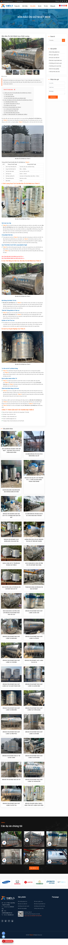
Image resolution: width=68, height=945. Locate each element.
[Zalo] (3, 934)
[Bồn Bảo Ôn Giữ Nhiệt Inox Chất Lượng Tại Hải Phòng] (34, 745)
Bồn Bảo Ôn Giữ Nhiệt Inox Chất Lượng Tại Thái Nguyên (34, 780)
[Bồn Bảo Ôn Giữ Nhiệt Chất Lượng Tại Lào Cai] (34, 650)
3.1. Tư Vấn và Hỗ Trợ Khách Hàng (11, 109)
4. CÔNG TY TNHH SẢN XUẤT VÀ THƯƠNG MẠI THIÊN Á (15, 114)
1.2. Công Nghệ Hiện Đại (9, 96)
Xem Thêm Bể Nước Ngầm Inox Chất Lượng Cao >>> (13, 258)
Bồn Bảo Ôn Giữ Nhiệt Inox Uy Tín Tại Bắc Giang (11, 756)
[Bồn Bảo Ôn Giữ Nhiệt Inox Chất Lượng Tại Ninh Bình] (11, 698)
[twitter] (62, 1)
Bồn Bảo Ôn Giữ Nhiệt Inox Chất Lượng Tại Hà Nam (34, 732)
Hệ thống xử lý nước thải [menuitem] (39, 906)
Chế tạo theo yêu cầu (54, 71)
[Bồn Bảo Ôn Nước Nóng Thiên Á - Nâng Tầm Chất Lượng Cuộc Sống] (34, 793)
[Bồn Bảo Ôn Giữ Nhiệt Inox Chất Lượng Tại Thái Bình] (11, 650)
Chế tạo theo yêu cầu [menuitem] (38, 908)
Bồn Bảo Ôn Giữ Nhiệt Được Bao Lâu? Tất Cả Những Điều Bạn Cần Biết (11, 515)
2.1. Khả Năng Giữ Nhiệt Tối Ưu (10, 101)
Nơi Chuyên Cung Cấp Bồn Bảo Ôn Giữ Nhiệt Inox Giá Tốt (11, 588)
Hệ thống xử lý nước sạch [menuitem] (23, 906)
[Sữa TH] (39, 882)
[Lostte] (6, 882)
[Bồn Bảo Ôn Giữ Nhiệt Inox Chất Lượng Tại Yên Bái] (34, 626)
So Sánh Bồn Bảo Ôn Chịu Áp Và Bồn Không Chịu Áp (34, 454)
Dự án (39, 6)
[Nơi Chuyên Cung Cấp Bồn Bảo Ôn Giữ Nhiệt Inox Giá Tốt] (11, 577)
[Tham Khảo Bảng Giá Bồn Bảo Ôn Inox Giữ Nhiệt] (34, 577)
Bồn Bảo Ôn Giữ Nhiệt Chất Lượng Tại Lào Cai (34, 661)
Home (33, 20)
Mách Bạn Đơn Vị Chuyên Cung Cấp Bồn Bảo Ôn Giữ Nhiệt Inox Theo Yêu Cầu (11, 612)
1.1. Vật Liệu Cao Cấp (8, 94)
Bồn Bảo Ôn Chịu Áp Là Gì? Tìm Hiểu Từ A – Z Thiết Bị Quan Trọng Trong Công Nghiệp (34, 479)
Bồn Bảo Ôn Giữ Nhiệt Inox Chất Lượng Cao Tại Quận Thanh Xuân (11, 685)
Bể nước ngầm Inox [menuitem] (38, 901)
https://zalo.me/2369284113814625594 (32, 915)
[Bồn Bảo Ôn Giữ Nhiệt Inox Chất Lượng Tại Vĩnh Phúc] (11, 721)
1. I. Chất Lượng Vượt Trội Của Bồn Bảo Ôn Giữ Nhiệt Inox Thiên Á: (17, 92)
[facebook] (60, 1)
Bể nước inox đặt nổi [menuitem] (22, 903)
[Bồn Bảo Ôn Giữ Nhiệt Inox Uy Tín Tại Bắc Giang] (11, 745)
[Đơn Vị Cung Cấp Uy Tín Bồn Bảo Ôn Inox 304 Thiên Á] (11, 553)
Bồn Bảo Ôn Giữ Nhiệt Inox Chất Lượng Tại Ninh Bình (11, 709)
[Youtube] (66, 1)
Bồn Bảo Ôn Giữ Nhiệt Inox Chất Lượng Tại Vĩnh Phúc (11, 732)
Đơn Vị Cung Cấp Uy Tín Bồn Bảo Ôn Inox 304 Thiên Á (11, 564)
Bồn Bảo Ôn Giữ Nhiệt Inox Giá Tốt (11, 779)
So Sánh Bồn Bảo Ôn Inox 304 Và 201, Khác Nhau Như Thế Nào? (34, 514)
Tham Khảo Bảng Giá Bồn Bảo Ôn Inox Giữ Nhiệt (34, 588)
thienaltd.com (11, 914)
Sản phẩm (32, 6)
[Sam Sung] (50, 882)
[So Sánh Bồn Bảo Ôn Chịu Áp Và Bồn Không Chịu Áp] (34, 441)
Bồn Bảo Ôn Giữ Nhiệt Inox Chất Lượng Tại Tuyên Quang (34, 709)
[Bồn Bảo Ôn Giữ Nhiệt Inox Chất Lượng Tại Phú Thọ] (11, 793)
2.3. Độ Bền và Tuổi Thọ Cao (10, 105)
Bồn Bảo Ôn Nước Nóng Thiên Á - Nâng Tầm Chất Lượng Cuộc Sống (34, 804)
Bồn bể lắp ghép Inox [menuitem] (22, 901)
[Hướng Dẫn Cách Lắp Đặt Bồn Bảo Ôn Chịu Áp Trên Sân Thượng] (34, 529)
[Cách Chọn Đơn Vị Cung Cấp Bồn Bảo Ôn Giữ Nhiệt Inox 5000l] (34, 553)
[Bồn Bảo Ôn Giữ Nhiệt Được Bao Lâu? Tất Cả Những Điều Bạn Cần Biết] (11, 503)
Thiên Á (31, 935)
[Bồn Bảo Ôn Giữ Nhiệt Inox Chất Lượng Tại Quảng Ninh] (34, 674)
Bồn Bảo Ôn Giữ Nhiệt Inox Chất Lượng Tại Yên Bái (34, 637)
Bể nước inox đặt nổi (54, 57)
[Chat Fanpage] (3, 937)
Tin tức (46, 6)
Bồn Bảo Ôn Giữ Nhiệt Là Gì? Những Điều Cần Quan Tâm (11, 540)
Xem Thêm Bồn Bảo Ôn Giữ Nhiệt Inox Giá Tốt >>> (13, 256)
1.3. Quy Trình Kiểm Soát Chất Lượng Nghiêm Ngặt (15, 98)
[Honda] (62, 882)
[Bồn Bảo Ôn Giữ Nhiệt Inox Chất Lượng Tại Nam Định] (11, 626)
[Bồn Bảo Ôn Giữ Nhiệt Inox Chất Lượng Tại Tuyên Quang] (34, 698)
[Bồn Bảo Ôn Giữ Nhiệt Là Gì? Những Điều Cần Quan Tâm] (11, 529)
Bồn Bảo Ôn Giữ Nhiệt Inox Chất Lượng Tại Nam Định (11, 637)
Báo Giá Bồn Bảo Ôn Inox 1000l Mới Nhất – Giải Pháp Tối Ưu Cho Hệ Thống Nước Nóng (11, 450)
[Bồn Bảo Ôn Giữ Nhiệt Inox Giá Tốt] (11, 769)
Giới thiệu (25, 6)
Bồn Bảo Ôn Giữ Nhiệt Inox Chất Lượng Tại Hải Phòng (34, 756)
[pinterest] (64, 1)
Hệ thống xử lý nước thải (55, 66)
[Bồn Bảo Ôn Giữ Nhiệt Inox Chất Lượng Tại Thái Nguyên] (34, 769)
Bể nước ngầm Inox (54, 54)
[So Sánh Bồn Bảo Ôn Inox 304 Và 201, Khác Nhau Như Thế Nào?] (34, 503)
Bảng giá (52, 6)
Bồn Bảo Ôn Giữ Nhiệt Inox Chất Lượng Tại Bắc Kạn (34, 611)
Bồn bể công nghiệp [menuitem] (22, 908)
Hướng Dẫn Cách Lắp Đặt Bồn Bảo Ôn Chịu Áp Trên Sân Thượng (34, 540)
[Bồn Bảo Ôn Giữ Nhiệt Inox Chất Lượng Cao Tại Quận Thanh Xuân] (11, 674)
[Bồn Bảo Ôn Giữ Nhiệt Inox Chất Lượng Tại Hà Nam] (34, 721)
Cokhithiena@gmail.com (7, 1)
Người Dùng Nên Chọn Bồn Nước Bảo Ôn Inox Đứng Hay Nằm (11, 490)
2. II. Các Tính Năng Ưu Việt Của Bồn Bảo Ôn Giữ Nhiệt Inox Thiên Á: (18, 100)
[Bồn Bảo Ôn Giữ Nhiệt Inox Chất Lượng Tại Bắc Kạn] (34, 600)
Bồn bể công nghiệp (54, 68)
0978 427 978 (20, 1)
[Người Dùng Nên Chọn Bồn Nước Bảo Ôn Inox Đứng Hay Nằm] (11, 473)
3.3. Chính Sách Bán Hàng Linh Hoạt (11, 112)
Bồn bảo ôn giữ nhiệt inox (55, 60)
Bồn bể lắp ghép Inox (54, 52)
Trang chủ (17, 6)
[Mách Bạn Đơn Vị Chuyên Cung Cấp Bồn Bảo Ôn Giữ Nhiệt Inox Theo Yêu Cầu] (11, 600)
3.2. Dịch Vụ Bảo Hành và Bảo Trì (11, 110)
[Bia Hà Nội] (17, 882)
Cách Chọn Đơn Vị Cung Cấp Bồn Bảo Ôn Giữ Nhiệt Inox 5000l (34, 564)
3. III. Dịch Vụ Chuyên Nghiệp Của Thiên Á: (12, 107)
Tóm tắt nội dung (8, 89)
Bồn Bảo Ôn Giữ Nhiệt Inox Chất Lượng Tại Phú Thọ (11, 804)
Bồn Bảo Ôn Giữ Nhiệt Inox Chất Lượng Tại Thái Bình (11, 661)
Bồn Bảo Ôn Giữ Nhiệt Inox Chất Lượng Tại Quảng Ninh (34, 685)
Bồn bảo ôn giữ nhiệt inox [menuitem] (39, 903)
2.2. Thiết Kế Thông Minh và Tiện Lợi (12, 103)
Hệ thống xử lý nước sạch (55, 63)
